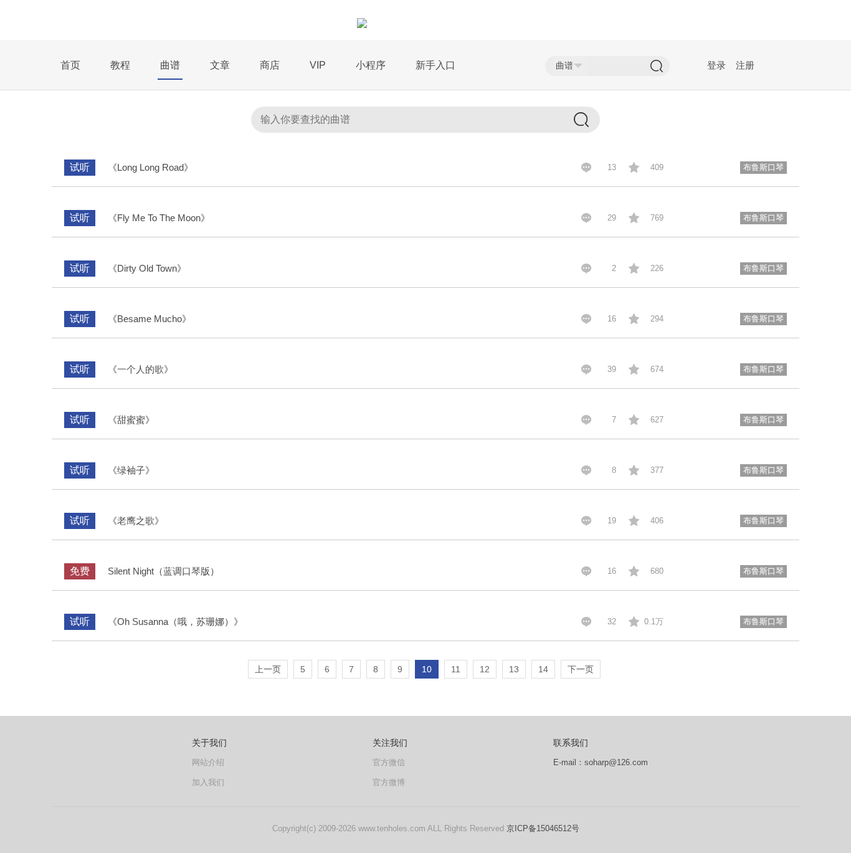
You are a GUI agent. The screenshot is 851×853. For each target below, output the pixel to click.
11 (455, 669)
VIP (318, 65)
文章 (220, 65)
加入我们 (208, 782)
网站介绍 (208, 762)
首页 (70, 65)
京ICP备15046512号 (542, 828)
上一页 (268, 669)
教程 (120, 65)
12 (485, 669)
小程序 (371, 65)
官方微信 (389, 762)
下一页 (581, 669)
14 (543, 669)
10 (427, 669)
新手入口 (435, 65)
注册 (745, 65)
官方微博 (389, 782)
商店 (270, 65)
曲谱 (170, 65)
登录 (716, 65)
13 (514, 669)
